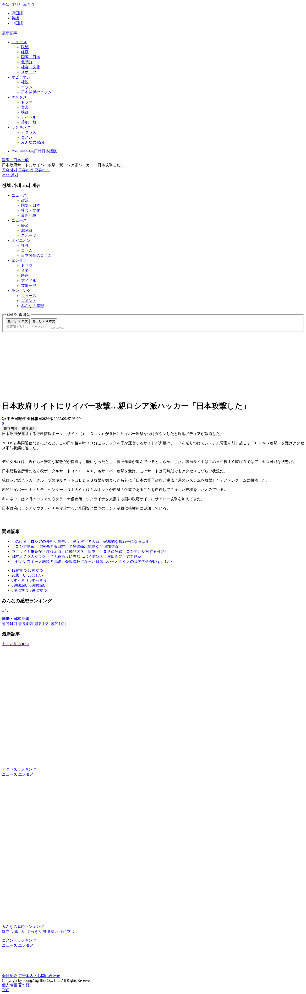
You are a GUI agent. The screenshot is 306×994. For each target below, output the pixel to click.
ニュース (19, 42)
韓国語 (17, 13)
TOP (5, 990)
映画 (25, 112)
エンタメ (19, 97)
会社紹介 (9, 976)
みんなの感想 (32, 142)
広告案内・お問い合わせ (39, 976)
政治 (25, 47)
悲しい (20, 932)
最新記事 (9, 33)
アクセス (28, 132)
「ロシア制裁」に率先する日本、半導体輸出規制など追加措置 (65, 546)
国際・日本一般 (15, 160)
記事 (16, 619)
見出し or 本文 (18, 321)
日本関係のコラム (36, 92)
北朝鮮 (27, 62)
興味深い (50, 932)
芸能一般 (28, 122)
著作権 (24, 985)
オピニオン (21, 77)
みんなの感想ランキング (23, 926)
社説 (25, 82)
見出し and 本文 (44, 321)
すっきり (34, 932)
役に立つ (67, 932)
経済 (25, 52)
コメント (28, 137)
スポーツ (28, 72)
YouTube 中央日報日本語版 (34, 151)
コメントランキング (19, 940)
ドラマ (27, 102)
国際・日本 (30, 57)
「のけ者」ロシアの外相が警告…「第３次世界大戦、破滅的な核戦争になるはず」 (82, 541)
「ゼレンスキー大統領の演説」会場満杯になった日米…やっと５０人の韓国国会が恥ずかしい (91, 561)
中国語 (17, 23)
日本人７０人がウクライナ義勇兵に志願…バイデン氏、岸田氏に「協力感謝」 (78, 556)
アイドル (28, 117)
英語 (15, 18)
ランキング (21, 127)
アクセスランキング (19, 769)
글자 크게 (28, 428)
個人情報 (9, 985)
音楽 (25, 107)
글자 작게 (10, 428)
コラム (27, 87)
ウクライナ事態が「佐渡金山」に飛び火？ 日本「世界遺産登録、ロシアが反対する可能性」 (91, 551)
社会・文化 (30, 67)
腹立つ (7, 932)
